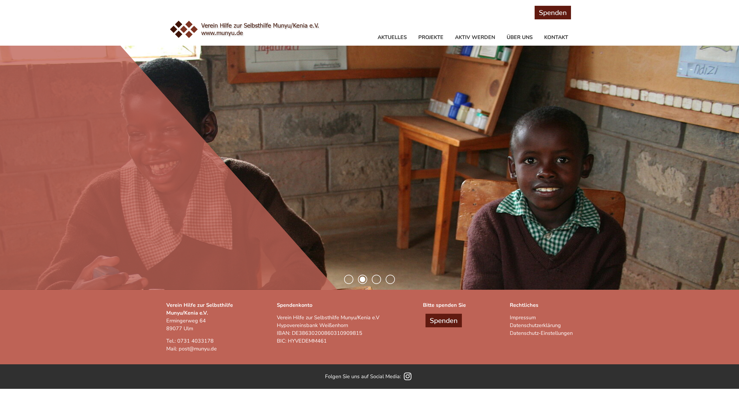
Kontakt (556, 37)
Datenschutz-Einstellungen (541, 333)
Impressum (523, 317)
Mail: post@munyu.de (191, 348)
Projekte (430, 37)
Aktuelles (392, 37)
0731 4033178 (195, 340)
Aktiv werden (475, 37)
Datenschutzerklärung (535, 325)
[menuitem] (393, 38)
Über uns (520, 37)
